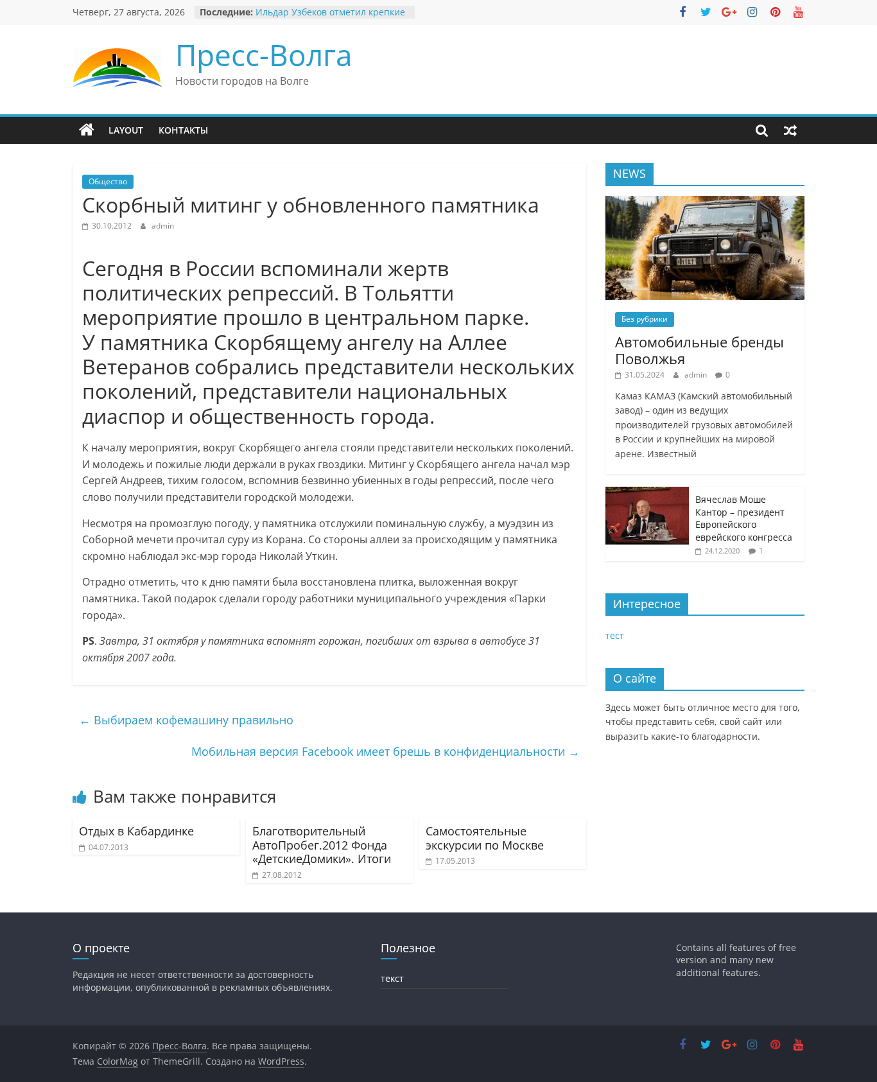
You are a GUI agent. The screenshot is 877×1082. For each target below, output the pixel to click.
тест (614, 635)
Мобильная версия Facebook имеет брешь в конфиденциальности (385, 751)
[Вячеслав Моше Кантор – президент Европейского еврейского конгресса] (647, 493)
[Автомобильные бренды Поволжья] (704, 202)
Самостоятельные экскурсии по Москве (485, 838)
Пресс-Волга (263, 54)
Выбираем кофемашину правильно (186, 720)
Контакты (183, 130)
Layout (126, 130)
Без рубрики (644, 318)
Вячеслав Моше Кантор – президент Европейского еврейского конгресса (743, 518)
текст (392, 978)
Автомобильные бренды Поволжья (699, 350)
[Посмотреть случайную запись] (790, 130)
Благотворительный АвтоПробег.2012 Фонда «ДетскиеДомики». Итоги (321, 844)
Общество (108, 181)
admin (163, 225)
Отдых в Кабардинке (136, 831)
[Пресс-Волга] (87, 130)
